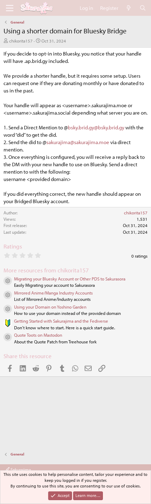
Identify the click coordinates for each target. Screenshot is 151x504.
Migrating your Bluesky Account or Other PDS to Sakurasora (69, 279)
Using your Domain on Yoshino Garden (50, 307)
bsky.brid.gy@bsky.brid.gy (96, 127)
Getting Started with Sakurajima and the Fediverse (61, 321)
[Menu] (9, 8)
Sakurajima (20, 469)
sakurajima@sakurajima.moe (77, 142)
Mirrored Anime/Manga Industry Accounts (53, 293)
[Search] (143, 7)
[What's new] (129, 7)
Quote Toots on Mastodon (38, 335)
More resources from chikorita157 (46, 270)
